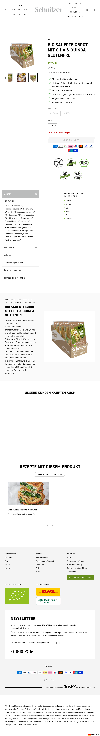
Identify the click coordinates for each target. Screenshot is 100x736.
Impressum (71, 572)
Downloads (40, 565)
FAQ (37, 568)
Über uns (74, 3)
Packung (53, 108)
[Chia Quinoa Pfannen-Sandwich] (28, 493)
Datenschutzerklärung (75, 561)
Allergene (8, 255)
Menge (51, 121)
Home (50, 39)
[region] (22, 54)
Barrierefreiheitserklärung (77, 568)
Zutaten (7, 194)
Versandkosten (65, 72)
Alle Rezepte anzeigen (50, 474)
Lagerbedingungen (12, 270)
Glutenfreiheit (20, 10)
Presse (7, 565)
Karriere (8, 568)
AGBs (69, 558)
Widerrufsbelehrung (74, 565)
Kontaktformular (42, 558)
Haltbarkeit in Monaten (14, 278)
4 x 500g (54, 113)
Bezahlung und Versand (45, 561)
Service (74, 7)
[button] (94, 734)
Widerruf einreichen (80, 577)
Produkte (8, 558)
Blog (6, 561)
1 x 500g (66, 113)
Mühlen (74, 12)
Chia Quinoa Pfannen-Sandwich (22, 509)
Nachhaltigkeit (21, 14)
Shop (20, 5)
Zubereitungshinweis (13, 263)
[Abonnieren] (58, 642)
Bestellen (15, 418)
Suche (38, 572)
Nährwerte (9, 248)
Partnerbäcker (75, 16)
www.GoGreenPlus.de (28, 724)
